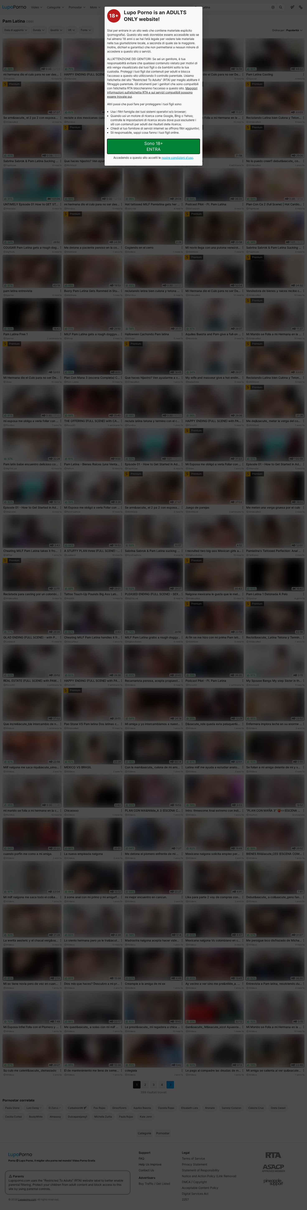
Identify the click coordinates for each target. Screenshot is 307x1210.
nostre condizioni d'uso (177, 157)
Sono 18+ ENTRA (153, 146)
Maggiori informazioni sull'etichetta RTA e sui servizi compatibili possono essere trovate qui (152, 92)
